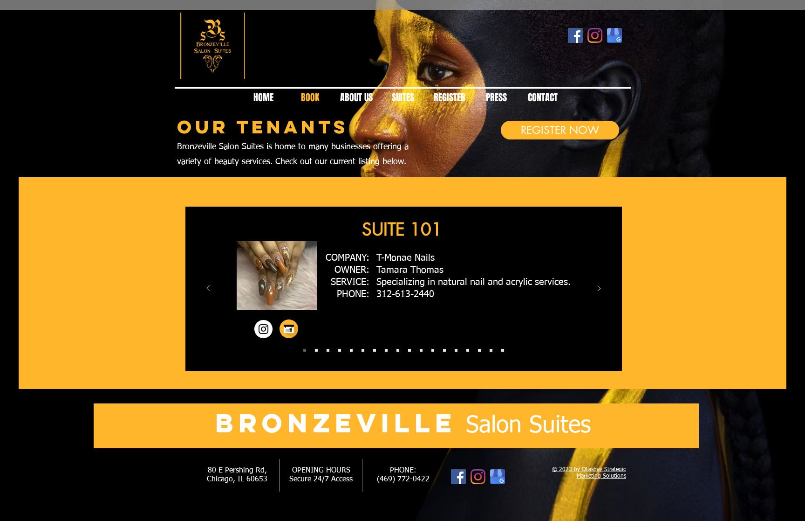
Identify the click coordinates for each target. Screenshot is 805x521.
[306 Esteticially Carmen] (491, 350)
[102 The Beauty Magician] (316, 350)
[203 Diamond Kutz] (386, 350)
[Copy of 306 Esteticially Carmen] (502, 350)
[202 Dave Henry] (374, 350)
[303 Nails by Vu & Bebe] (456, 350)
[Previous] (208, 289)
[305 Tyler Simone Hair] (479, 350)
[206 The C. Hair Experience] (421, 350)
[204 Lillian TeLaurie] (397, 350)
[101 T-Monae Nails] (304, 350)
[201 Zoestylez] (363, 350)
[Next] (599, 289)
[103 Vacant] (328, 350)
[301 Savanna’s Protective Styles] (432, 350)
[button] (277, 280)
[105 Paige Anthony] (351, 350)
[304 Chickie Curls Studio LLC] (467, 350)
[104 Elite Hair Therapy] (339, 350)
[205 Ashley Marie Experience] (409, 350)
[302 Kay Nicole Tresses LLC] (444, 350)
